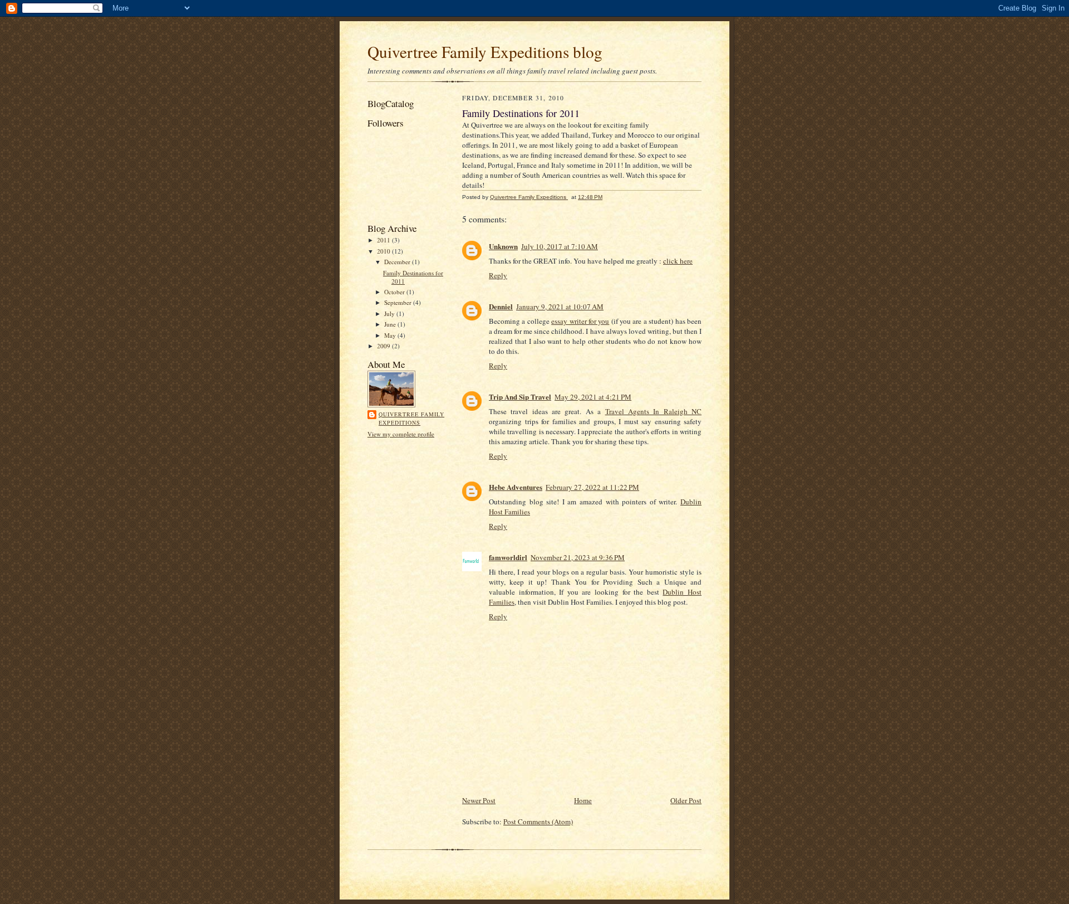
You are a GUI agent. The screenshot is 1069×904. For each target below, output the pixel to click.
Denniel (501, 306)
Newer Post (479, 800)
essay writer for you (580, 321)
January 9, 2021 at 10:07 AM (560, 307)
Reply (498, 275)
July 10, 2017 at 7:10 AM (559, 246)
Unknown (503, 246)
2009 (384, 346)
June (391, 324)
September (398, 302)
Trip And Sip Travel (520, 396)
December (398, 261)
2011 (384, 240)
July (390, 313)
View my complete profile (400, 434)
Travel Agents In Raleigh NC (653, 411)
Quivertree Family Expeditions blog (484, 51)
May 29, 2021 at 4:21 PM (593, 397)
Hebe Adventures (515, 487)
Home (583, 800)
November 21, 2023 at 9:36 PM (578, 557)
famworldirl (508, 557)
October (395, 292)
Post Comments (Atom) (538, 821)
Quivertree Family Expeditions (411, 418)
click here (678, 261)
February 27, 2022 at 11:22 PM (592, 487)
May (391, 335)
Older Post (686, 800)
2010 (384, 251)
